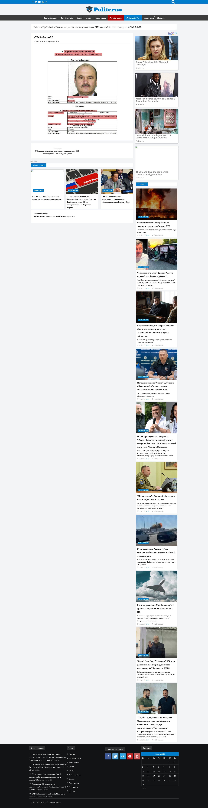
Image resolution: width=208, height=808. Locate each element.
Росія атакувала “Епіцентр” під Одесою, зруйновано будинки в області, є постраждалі (156, 552)
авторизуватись (69, 216)
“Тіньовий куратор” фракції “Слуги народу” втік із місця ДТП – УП (155, 274)
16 (175, 771)
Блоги (88, 17)
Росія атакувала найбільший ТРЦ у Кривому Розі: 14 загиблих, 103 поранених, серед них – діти (48, 767)
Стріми (71, 779)
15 (170, 771)
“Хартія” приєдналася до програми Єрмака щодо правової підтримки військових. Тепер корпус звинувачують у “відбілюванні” (154, 722)
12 (154, 771)
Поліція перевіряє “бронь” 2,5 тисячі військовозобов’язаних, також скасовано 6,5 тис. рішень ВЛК (155, 386)
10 (143, 771)
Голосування (100, 17)
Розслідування (116, 17)
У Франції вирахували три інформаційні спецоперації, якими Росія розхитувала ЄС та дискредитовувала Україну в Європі (81, 202)
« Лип (143, 788)
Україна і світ (67, 17)
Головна (72, 754)
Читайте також (39, 165)
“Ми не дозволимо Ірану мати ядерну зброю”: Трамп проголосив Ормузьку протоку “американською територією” (47, 757)
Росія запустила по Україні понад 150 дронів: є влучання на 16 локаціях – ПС (155, 608)
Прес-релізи (149, 17)
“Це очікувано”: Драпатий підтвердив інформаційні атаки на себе (156, 497)
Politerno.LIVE (133, 17)
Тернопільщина (50, 17)
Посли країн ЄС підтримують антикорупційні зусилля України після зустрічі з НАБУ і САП (47, 787)
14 (164, 771)
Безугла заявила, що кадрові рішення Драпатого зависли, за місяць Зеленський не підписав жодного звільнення (155, 330)
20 (159, 776)
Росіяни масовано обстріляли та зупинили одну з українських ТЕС (153, 224)
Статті (79, 17)
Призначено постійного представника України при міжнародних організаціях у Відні (116, 199)
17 (143, 776)
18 (149, 776)
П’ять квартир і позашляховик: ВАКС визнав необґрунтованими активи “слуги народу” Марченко (45, 777)
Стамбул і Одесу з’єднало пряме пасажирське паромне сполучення (46, 197)
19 (154, 776)
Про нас (160, 17)
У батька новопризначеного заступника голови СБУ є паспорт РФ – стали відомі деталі (57, 152)
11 (149, 771)
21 (164, 776)
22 (170, 776)
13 (159, 771)
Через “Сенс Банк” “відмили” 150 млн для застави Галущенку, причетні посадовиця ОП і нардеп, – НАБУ (156, 665)
